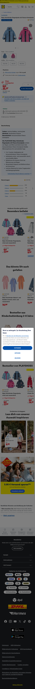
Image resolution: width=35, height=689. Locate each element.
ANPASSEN (17, 353)
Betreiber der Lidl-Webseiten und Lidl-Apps (17, 336)
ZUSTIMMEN (17, 348)
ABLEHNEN (17, 358)
